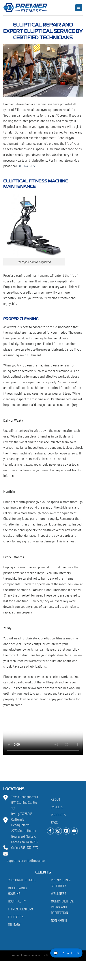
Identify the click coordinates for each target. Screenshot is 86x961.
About (55, 799)
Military (14, 924)
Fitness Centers (20, 909)
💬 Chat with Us (66, 953)
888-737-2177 (26, 166)
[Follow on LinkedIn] (66, 831)
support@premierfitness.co (26, 860)
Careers (57, 807)
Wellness (58, 893)
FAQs (54, 822)
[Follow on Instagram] (58, 831)
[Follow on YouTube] (74, 831)
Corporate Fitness (22, 880)
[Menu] (78, 7)
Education (16, 917)
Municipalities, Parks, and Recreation (62, 906)
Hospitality (17, 901)
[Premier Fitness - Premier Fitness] (25, 8)
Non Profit (59, 920)
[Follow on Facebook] (50, 831)
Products (58, 815)
